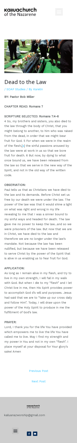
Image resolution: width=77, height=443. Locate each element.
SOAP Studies (16, 89)
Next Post (39, 381)
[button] (59, 12)
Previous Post (38, 371)
